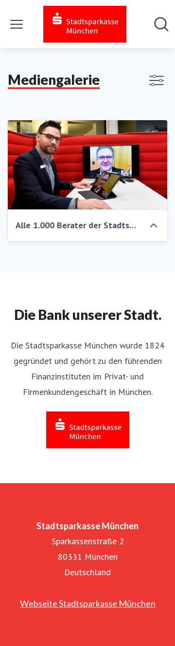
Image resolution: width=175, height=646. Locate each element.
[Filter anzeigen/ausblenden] (156, 80)
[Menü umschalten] (16, 24)
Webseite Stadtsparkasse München (88, 603)
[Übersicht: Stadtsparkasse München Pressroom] (84, 24)
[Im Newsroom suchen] (161, 24)
